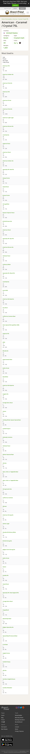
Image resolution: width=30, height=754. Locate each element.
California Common (8, 497)
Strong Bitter (6, 204)
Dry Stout (5, 307)
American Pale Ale (7, 83)
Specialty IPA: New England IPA (11, 592)
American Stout (7, 152)
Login (15, 8)
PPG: (5, 40)
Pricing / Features (19, 731)
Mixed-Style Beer (7, 618)
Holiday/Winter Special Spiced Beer (12, 420)
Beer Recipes (4, 729)
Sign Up (15, 5)
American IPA (6, 66)
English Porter (6, 653)
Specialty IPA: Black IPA (9, 273)
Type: (15, 35)
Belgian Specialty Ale (8, 627)
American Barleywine (8, 299)
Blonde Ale (5, 351)
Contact (17, 727)
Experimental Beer (7, 359)
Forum (3, 719)
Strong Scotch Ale (7, 489)
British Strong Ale (7, 541)
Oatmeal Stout (6, 256)
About (16, 729)
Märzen (5, 506)
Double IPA (5, 575)
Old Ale (4, 463)
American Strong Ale (8, 515)
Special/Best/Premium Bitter (10, 636)
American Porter (7, 100)
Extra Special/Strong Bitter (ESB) (11, 325)
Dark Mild (5, 290)
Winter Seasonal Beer (8, 454)
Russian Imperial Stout (8, 212)
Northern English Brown (9, 679)
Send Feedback (23, 751)
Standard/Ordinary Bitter (9, 532)
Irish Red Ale (6, 135)
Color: (16, 40)
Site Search (4, 727)
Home (2, 715)
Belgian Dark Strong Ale (9, 549)
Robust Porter (6, 178)
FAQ (2, 722)
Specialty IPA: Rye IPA (8, 238)
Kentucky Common (7, 437)
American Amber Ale (8, 74)
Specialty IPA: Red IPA (8, 169)
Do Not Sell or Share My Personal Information (17, 752)
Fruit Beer (5, 644)
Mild (4, 342)
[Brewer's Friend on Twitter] (21, 708)
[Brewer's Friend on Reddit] (23, 708)
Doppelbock (6, 610)
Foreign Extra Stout (8, 402)
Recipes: (6, 45)
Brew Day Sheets (19, 717)
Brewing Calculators (20, 719)
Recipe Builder (18, 715)
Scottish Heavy (6, 662)
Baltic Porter (6, 368)
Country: (6, 30)
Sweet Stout (6, 186)
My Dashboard (18, 722)
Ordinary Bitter (7, 264)
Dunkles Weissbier (7, 687)
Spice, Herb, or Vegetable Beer (10, 472)
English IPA (5, 394)
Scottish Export (6, 428)
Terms (27, 751)
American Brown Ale (8, 126)
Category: (6, 35)
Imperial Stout (6, 143)
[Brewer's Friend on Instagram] (17, 708)
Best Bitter (5, 376)
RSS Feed (6, 752)
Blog (2, 717)
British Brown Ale (7, 221)
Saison (4, 411)
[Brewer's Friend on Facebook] (19, 708)
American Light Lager (8, 117)
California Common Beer (9, 316)
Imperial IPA (6, 333)
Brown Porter (6, 195)
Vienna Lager (6, 523)
